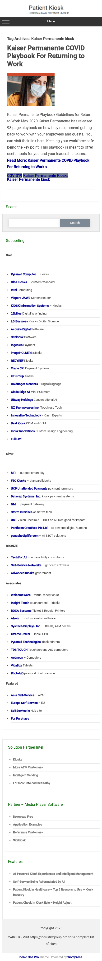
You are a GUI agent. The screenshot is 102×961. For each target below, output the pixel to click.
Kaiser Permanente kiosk (28, 179)
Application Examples (27, 824)
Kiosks (17, 759)
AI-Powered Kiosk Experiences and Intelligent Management (53, 874)
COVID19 (14, 175)
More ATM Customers (28, 767)
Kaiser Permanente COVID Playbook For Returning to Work (46, 56)
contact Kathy (41, 783)
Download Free (23, 816)
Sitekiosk (19, 840)
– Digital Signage (36, 384)
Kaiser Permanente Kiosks (45, 175)
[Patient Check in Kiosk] (51, 15)
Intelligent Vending (25, 775)
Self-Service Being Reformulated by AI (39, 881)
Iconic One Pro (29, 957)
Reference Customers (28, 832)
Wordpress (74, 957)
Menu (51, 21)
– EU (28, 703)
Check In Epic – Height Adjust (42, 902)
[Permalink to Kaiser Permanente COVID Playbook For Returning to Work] (31, 108)
